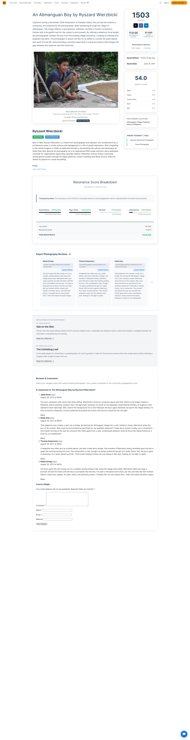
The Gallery (37, 3)
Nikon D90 (70, 112)
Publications (48, 3)
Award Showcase (25, 3)
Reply (42, 415)
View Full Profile (39, 169)
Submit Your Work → (179, 3)
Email (39, 515)
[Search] (160, 3)
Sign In (166, 3)
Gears (57, 3)
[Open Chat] (184, 734)
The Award (13, 3)
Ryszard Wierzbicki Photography (142, 140)
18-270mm (82, 112)
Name (39, 510)
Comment (41, 505)
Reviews (148, 48)
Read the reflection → (45, 338)
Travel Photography (142, 144)
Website (39, 519)
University (64, 3)
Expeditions (74, 3)
